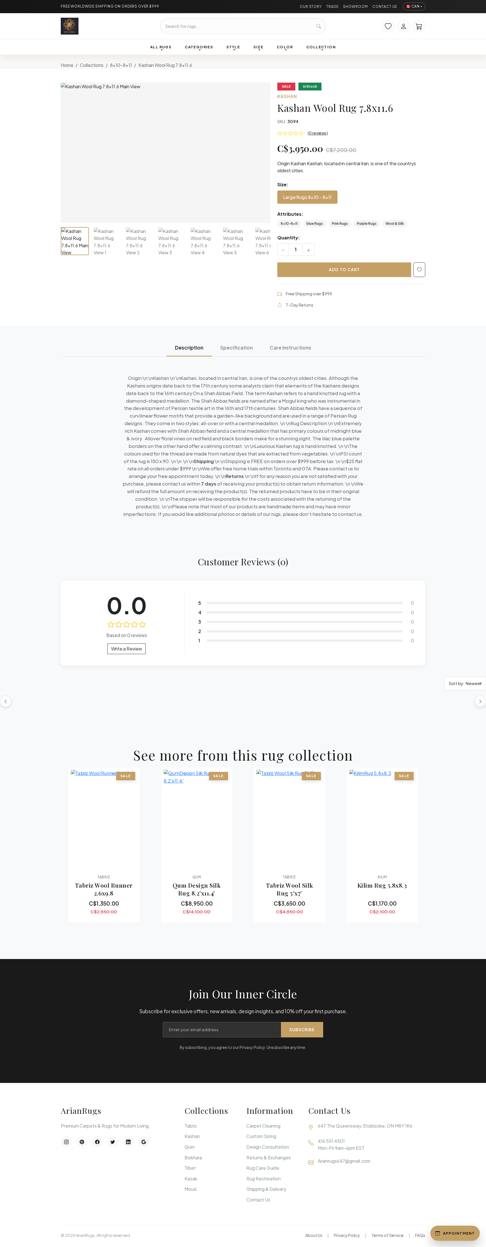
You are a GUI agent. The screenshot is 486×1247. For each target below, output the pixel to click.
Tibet (190, 1168)
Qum (189, 1147)
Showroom (355, 6)
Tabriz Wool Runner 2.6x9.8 (104, 889)
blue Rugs (315, 223)
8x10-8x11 (121, 65)
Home (67, 65)
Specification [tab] (236, 347)
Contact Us (384, 6)
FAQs (420, 1235)
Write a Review (126, 649)
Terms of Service (388, 1235)
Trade (332, 6)
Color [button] (285, 47)
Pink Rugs (340, 223)
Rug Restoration (263, 1179)
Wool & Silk (395, 223)
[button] (166, 152)
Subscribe (302, 1029)
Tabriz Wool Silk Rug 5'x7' (289, 889)
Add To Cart (344, 269)
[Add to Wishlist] (419, 269)
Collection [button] (321, 47)
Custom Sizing (261, 1136)
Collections (92, 65)
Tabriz (190, 1126)
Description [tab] (189, 347)
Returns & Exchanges (268, 1157)
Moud (190, 1189)
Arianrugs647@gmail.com (344, 1161)
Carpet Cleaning (263, 1126)
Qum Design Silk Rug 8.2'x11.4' (197, 889)
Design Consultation (267, 1147)
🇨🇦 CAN (413, 6)
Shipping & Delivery (266, 1189)
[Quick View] (88, 865)
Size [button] (258, 47)
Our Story (311, 6)
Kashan (192, 1136)
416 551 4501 (331, 1141)
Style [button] (233, 47)
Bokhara (193, 1157)
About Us (313, 1235)
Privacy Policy (347, 1235)
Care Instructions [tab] (290, 347)
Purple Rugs (367, 223)
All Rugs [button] (160, 47)
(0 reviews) (318, 132)
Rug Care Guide (262, 1168)
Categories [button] (199, 47)
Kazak (190, 1179)
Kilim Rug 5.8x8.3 (382, 885)
